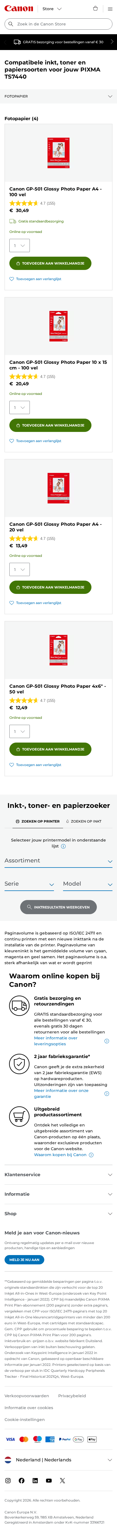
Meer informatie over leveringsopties (56, 1040)
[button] (63, 846)
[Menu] (110, 8)
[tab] (37, 821)
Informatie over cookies (29, 1407)
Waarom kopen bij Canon (60, 1154)
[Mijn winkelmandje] (96, 8)
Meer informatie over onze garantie (61, 1093)
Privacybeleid (72, 1395)
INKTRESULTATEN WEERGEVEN (62, 907)
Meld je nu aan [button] (24, 1260)
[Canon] (19, 8)
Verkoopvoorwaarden (27, 1395)
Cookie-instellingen (25, 1419)
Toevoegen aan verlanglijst (38, 279)
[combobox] (58, 24)
